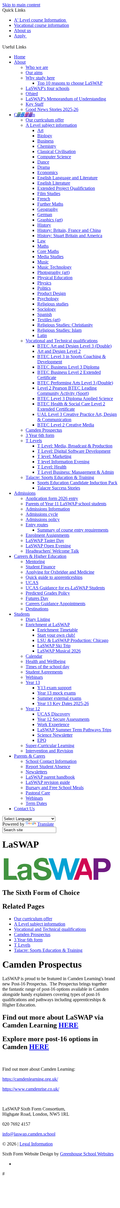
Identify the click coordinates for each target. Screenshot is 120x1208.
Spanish (44, 314)
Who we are (37, 67)
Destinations (37, 608)
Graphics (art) (50, 219)
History (44, 225)
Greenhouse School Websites (87, 1153)
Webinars (34, 677)
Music (43, 261)
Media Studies (50, 256)
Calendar (34, 656)
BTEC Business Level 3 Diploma (68, 367)
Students (22, 614)
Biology (44, 135)
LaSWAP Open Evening (48, 545)
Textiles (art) (48, 319)
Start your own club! (56, 635)
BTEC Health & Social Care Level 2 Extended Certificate (71, 406)
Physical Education (55, 277)
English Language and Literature (67, 177)
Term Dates (36, 803)
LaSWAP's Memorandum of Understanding (66, 98)
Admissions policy (43, 519)
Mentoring (35, 561)
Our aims (34, 72)
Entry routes (37, 524)
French (43, 198)
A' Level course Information (40, 20)
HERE (68, 1025)
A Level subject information (51, 125)
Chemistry (46, 146)
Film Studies (48, 193)
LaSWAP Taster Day (45, 540)
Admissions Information (48, 508)
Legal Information (36, 1143)
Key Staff (34, 104)
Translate (45, 824)
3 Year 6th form (40, 435)
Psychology (48, 298)
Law (41, 240)
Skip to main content (21, 4)
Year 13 (33, 682)
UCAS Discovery (53, 713)
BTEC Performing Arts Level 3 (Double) (75, 382)
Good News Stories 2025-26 (52, 109)
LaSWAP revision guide (48, 782)
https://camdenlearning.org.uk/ (30, 1079)
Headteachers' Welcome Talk (52, 551)
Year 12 (33, 708)
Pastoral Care (38, 792)
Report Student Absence (48, 766)
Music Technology (54, 267)
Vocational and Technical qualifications (62, 340)
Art (40, 130)
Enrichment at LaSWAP (48, 624)
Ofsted (32, 93)
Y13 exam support (54, 687)
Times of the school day (47, 666)
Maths (43, 246)
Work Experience (53, 724)
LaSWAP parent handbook (50, 777)
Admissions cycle (42, 514)
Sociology (46, 309)
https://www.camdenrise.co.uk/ (30, 1088)
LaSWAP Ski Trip (53, 645)
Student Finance (40, 566)
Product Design (51, 293)
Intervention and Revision (49, 750)
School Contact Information (51, 761)
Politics (44, 288)
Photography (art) (53, 272)
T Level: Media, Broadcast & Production (74, 445)
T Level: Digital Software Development (73, 451)
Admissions (25, 493)
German (44, 214)
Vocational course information (41, 25)
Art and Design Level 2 (59, 351)
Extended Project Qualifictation (66, 188)
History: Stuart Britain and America (69, 235)
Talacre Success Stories (58, 487)
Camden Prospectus (44, 430)
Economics (47, 172)
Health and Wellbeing (46, 661)
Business (45, 140)
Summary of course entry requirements (72, 529)
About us (22, 30)
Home (19, 56)
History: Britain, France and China (69, 230)
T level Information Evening (63, 461)
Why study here (40, 77)
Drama (43, 167)
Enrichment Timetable (57, 629)
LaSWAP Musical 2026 (59, 650)
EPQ (41, 740)
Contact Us (24, 808)
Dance (43, 161)
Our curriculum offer (45, 119)
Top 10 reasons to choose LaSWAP (70, 83)
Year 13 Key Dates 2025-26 (63, 703)
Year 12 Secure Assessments (63, 719)
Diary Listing (38, 619)
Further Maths (50, 204)
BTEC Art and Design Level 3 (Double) (74, 345)
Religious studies (52, 303)
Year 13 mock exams (56, 692)
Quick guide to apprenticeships (54, 577)
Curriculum (24, 114)
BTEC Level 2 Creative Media (65, 424)
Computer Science (54, 156)
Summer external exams (59, 698)
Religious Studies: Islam (59, 330)
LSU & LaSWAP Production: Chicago (72, 640)
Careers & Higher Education (40, 556)
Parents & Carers (29, 756)
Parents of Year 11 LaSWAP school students (66, 503)
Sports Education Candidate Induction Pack (77, 482)
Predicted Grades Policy (48, 593)
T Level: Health (51, 466)
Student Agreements (44, 671)
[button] (28, 45)
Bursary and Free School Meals (55, 787)
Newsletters (36, 771)
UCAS (32, 582)
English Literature (53, 182)
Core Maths (48, 251)
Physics (44, 282)
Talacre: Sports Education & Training (60, 477)
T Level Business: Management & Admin (75, 472)
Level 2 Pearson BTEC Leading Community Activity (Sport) (67, 391)
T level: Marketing (54, 456)
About (20, 62)
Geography (47, 209)
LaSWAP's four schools (47, 88)
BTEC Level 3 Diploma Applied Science (75, 398)
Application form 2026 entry (52, 498)
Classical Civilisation (56, 151)
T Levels (34, 440)
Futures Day (37, 598)
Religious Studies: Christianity (65, 324)
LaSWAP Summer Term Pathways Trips (74, 729)
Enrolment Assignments (47, 535)
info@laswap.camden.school (28, 1133)
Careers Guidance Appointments (55, 603)
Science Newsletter (55, 735)
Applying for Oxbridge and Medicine (60, 572)
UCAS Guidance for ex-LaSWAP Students (65, 587)
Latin (42, 335)
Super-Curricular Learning (50, 745)
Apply (20, 35)
